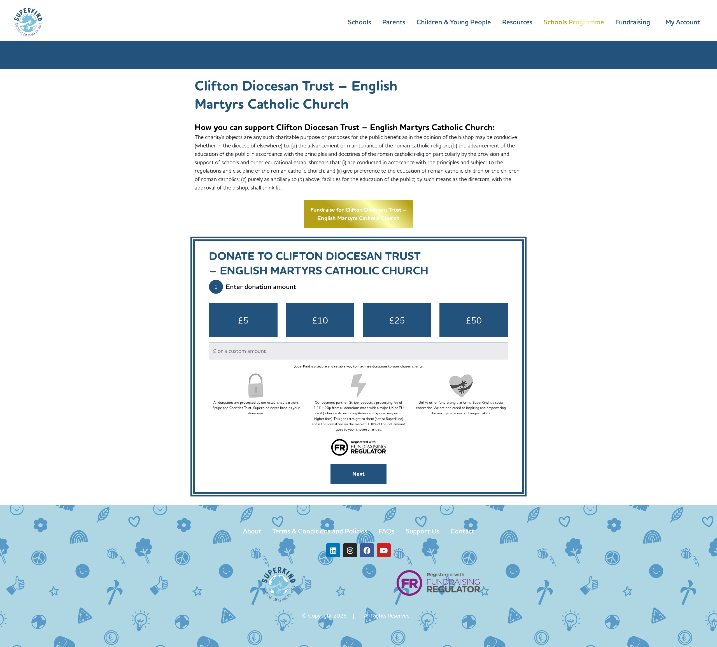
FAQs (386, 531)
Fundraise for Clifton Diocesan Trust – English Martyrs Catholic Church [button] (358, 214)
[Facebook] (367, 550)
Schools (359, 22)
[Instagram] (350, 550)
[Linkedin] (333, 550)
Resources (517, 22)
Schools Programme (574, 22)
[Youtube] (384, 550)
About (252, 531)
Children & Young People (453, 22)
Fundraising (632, 22)
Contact (462, 531)
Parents (393, 22)
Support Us (422, 531)
